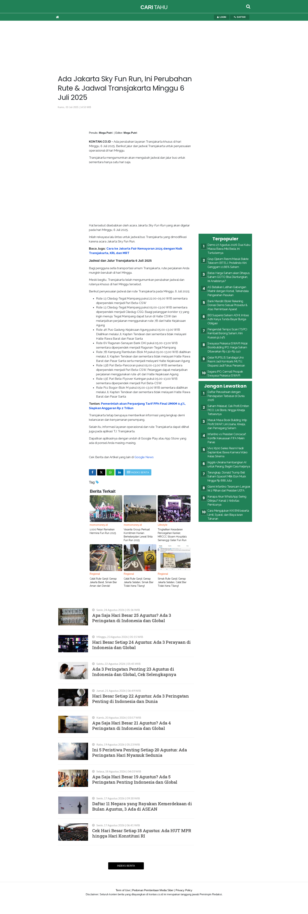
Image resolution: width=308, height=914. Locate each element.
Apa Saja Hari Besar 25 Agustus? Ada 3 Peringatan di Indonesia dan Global (131, 617)
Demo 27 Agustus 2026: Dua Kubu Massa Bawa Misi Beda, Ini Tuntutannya (228, 249)
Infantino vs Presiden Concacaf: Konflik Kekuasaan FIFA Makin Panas (226, 438)
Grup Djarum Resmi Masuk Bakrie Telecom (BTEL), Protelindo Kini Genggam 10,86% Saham (227, 263)
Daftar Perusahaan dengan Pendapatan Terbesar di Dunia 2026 (225, 396)
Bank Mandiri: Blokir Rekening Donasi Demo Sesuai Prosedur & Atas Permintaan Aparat (227, 305)
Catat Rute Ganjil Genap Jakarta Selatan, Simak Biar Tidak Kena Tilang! (138, 582)
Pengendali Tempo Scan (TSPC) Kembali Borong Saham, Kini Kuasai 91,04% (227, 333)
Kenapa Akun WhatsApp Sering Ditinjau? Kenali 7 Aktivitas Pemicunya (226, 500)
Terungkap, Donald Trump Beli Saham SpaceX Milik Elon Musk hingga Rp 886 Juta (226, 476)
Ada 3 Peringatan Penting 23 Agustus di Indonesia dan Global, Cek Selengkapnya (134, 671)
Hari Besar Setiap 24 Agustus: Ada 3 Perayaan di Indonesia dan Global (141, 644)
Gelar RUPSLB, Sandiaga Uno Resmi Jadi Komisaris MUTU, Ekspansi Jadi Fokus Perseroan (226, 361)
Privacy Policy (184, 890)
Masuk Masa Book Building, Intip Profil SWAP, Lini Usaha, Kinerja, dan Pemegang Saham (227, 424)
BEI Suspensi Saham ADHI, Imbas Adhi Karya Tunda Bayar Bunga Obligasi (228, 319)
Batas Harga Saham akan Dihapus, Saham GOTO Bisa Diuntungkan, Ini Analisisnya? (228, 277)
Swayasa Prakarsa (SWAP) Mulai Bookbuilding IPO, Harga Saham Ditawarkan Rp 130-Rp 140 (227, 347)
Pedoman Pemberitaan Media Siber (152, 890)
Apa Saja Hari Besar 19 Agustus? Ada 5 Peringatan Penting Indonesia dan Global (134, 779)
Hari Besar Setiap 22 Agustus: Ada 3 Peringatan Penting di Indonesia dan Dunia (140, 698)
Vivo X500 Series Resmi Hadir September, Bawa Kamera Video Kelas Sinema (227, 452)
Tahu (154, 7)
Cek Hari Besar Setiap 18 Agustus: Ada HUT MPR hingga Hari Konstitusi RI (141, 833)
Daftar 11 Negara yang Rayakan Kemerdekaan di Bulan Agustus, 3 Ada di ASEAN (142, 806)
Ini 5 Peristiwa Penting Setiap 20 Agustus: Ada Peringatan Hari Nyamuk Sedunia (139, 752)
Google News (144, 457)
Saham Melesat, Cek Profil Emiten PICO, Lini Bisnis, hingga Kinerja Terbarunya (228, 410)
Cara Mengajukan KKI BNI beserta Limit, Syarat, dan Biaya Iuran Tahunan (228, 514)
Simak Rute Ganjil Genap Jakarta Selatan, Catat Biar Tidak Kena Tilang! (172, 582)
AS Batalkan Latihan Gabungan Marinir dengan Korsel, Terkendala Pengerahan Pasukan (228, 291)
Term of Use (123, 890)
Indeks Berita (126, 865)
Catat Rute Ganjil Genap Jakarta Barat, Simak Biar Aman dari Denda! (103, 582)
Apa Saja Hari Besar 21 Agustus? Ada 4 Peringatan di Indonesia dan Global (131, 725)
